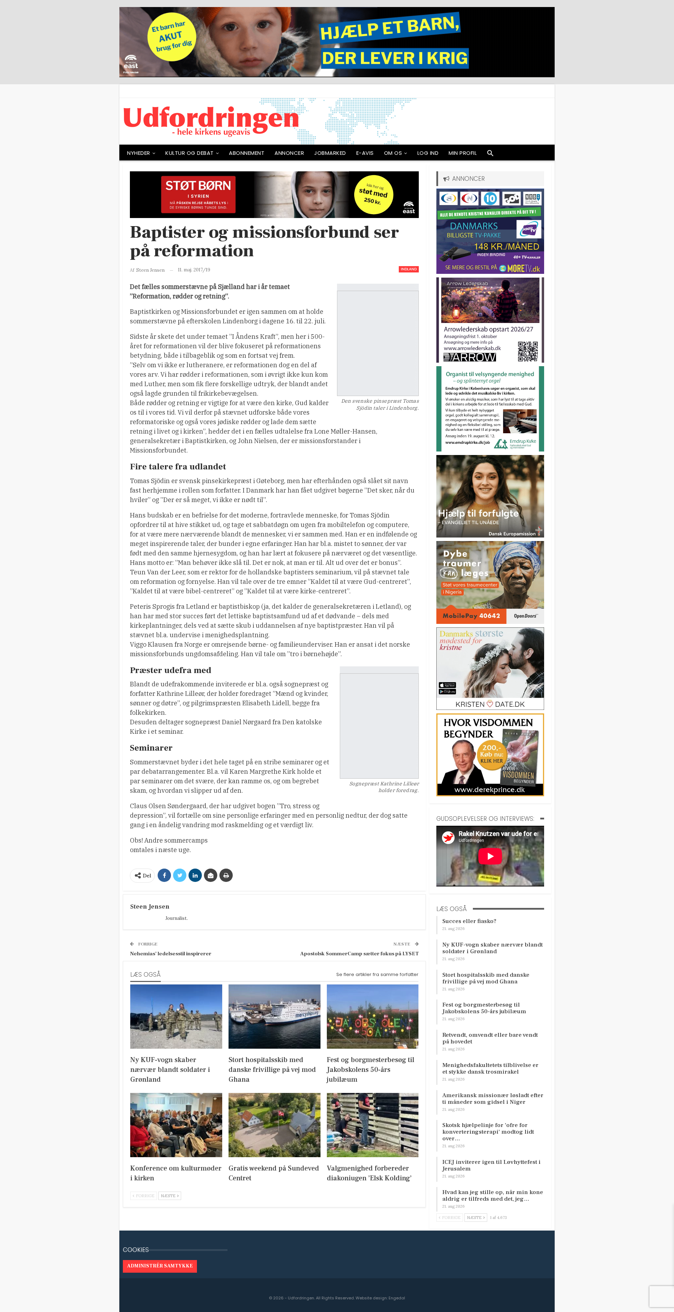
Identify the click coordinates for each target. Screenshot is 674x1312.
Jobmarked (330, 153)
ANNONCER (289, 153)
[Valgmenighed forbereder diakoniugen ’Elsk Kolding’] (373, 1125)
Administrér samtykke (160, 1266)
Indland (409, 269)
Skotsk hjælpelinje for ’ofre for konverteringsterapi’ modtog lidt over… (488, 1131)
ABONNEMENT (246, 153)
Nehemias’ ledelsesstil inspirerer (170, 953)
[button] (490, 154)
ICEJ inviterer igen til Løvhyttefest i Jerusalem (491, 1165)
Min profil (463, 153)
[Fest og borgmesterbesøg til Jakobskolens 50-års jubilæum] (373, 1016)
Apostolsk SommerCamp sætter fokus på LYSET (359, 953)
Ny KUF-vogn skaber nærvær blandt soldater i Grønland (492, 948)
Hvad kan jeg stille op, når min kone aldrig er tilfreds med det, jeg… (492, 1195)
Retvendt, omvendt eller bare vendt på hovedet (490, 1038)
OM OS (393, 153)
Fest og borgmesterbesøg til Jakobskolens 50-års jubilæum (484, 1008)
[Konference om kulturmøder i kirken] (176, 1125)
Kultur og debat (189, 153)
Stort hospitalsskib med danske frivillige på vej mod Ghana (485, 978)
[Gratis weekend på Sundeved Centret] (275, 1125)
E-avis (365, 153)
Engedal (397, 1298)
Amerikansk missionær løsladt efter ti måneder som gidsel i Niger (492, 1099)
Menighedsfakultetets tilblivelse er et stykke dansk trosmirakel (490, 1068)
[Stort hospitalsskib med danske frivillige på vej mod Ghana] (275, 1016)
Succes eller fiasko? (469, 921)
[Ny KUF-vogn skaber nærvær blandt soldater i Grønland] (176, 1016)
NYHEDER (138, 153)
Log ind (428, 153)
